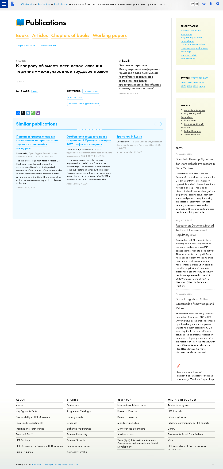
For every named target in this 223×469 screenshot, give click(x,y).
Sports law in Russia (129, 136)
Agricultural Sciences (194, 109)
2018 (195, 85)
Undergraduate (75, 417)
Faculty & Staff (24, 434)
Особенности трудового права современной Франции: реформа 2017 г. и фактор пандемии (89, 140)
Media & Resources (182, 399)
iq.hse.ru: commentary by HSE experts (188, 422)
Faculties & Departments (29, 422)
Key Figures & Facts (26, 411)
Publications (46, 22)
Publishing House (177, 417)
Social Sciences (192, 134)
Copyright (48, 464)
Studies (72, 399)
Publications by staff (179, 405)
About (21, 399)
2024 (183, 82)
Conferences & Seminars (131, 428)
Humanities (190, 120)
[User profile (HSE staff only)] (210, 4)
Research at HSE (48, 45)
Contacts (36, 464)
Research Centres (127, 411)
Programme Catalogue (79, 411)
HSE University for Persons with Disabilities (39, 446)
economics (186, 33)
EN (196, 4)
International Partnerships (30, 428)
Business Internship (77, 451)
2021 (201, 82)
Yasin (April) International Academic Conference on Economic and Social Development (137, 443)
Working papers (110, 35)
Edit (213, 464)
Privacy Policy (61, 464)
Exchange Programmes (79, 428)
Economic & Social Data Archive (185, 434)
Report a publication (26, 45)
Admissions (73, 405)
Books (22, 35)
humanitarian (187, 40)
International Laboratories (131, 405)
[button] (79, 129)
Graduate (72, 422)
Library (171, 428)
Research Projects (127, 417)
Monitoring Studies (128, 422)
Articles (40, 35)
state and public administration (189, 56)
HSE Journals (175, 411)
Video (171, 440)
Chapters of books (70, 35)
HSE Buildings (23, 440)
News (179, 148)
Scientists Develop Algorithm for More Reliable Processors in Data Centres (195, 163)
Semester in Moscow (78, 446)
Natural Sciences (192, 130)
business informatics (191, 30)
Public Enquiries (24, 451)
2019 (189, 85)
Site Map (73, 464)
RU (192, 4)
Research (124, 399)
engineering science (191, 37)
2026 (199, 78)
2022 (195, 82)
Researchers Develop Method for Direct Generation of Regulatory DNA (195, 230)
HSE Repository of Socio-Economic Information (187, 447)
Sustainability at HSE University (33, 417)
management (188, 47)
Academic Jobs (125, 434)
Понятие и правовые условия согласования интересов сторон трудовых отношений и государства (37, 142)
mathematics (201, 47)
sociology (186, 51)
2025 (205, 78)
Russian (34, 91)
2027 (194, 78)
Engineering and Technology (191, 115)
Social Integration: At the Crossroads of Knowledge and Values (195, 303)
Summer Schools (76, 440)
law (203, 44)
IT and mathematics (191, 44)
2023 (189, 82)
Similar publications (36, 124)
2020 (183, 85)
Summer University (77, 434)
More (202, 85)
